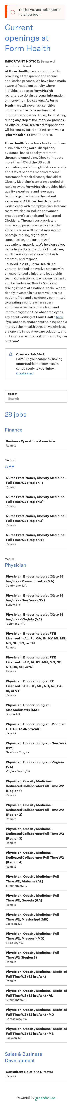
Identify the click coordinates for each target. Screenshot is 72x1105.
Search (12, 393)
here (59, 317)
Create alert (25, 373)
